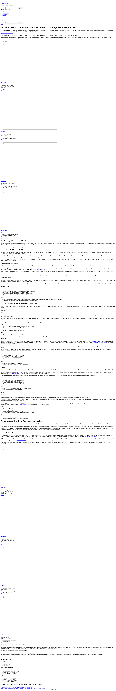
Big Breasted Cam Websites (16, 373)
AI (3, 20)
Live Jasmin (4, 82)
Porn (4, 17)
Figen (2, 33)
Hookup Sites (6, 13)
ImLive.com (4, 230)
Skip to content (4, 1)
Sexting (4, 15)
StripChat (3, 132)
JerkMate (3, 181)
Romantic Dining (4, 3)
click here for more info (92, 436)
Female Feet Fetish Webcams (101, 342)
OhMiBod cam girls (23, 404)
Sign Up (2, 90)
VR (4, 19)
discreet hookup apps (21, 440)
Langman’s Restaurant (96, 341)
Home (4, 11)
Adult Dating (6, 14)
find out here (41, 269)
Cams (4, 16)
